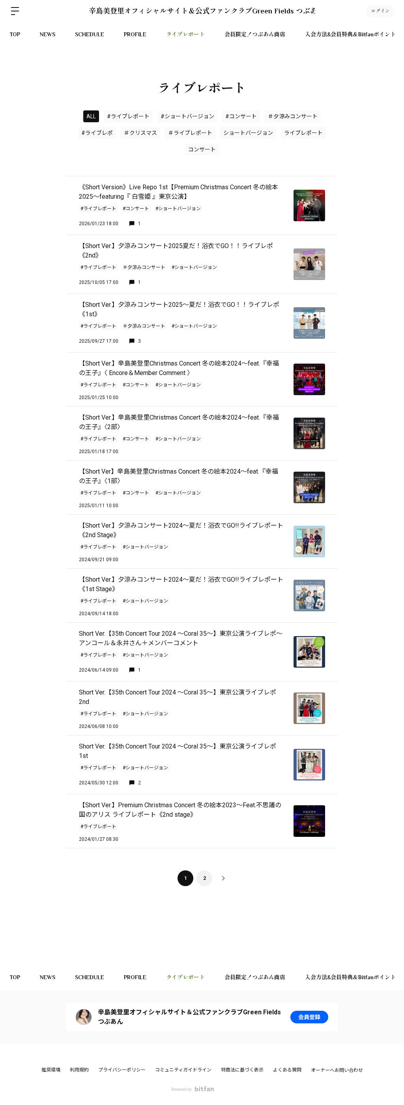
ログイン (380, 11)
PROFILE (135, 34)
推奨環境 (50, 1070)
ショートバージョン (248, 133)
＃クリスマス (140, 133)
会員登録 (309, 1017)
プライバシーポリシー (122, 1070)
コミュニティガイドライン (183, 1070)
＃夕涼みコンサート (293, 116)
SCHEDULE (89, 34)
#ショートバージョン (187, 116)
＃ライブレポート (190, 133)
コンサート (202, 149)
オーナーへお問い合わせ (337, 1070)
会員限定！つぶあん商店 (254, 34)
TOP (15, 34)
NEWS (47, 34)
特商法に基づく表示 (242, 1070)
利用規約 (79, 1070)
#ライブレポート (128, 116)
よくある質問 (287, 1070)
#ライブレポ (97, 133)
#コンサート (241, 116)
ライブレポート (185, 34)
